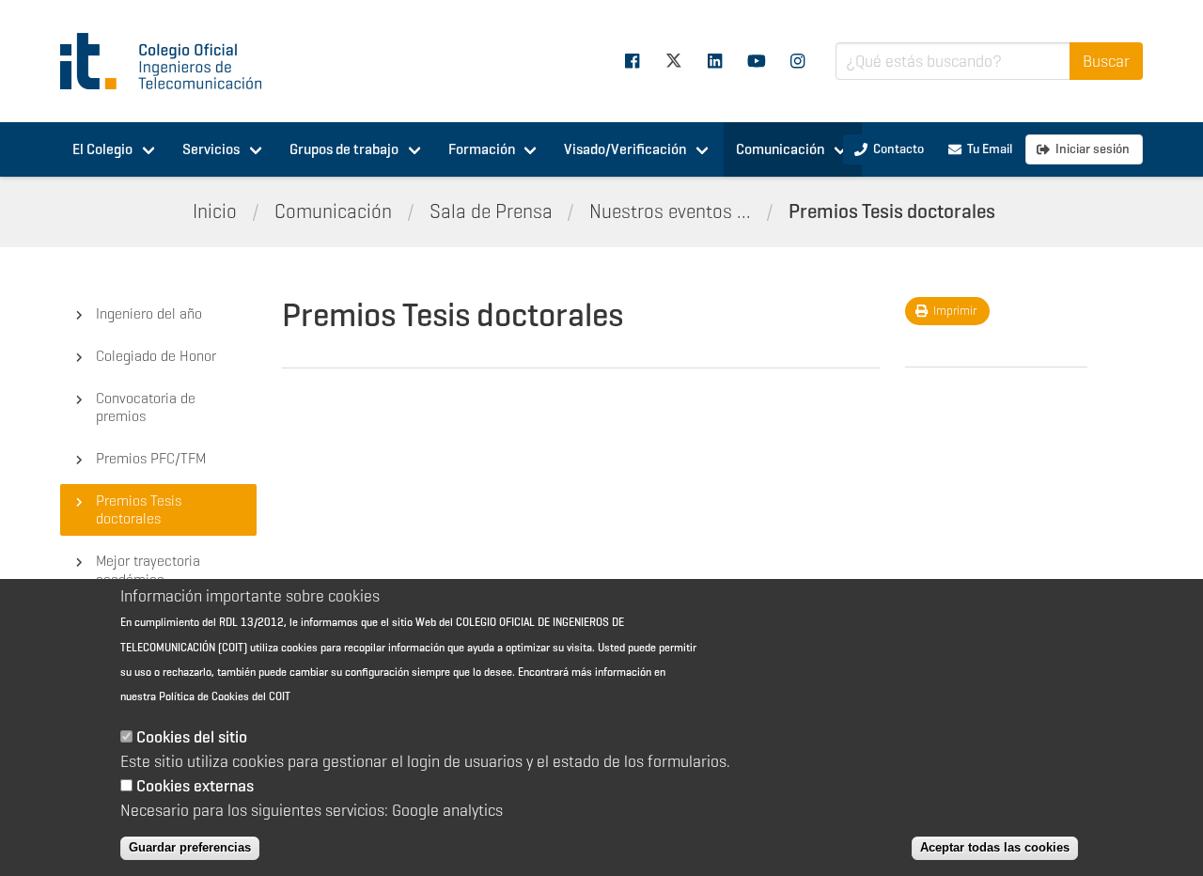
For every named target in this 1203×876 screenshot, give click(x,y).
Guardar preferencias (190, 847)
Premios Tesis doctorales (892, 211)
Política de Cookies (204, 697)
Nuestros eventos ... (670, 211)
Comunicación (780, 149)
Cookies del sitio (191, 737)
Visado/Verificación (625, 149)
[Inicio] (169, 61)
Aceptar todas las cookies (995, 847)
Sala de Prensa (491, 211)
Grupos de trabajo (343, 149)
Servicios (211, 149)
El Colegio (102, 149)
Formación (481, 149)
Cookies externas (195, 785)
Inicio (215, 211)
